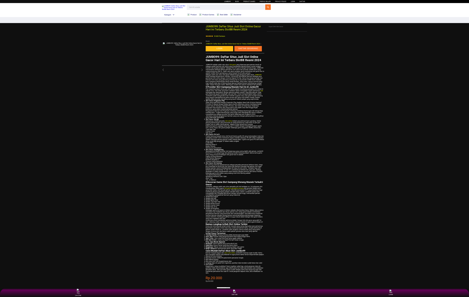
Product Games (249, 1)
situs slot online (229, 253)
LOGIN (293, 1)
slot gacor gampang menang (234, 188)
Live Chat (78, 295)
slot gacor (232, 64)
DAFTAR (302, 1)
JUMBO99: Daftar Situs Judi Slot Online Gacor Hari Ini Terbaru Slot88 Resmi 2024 (233, 44)
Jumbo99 (227, 1)
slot (261, 91)
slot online (228, 121)
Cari (268, 7)
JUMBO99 (258, 75)
